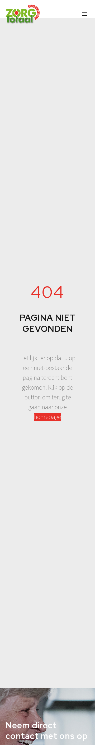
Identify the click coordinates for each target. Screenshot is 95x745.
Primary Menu (84, 14)
